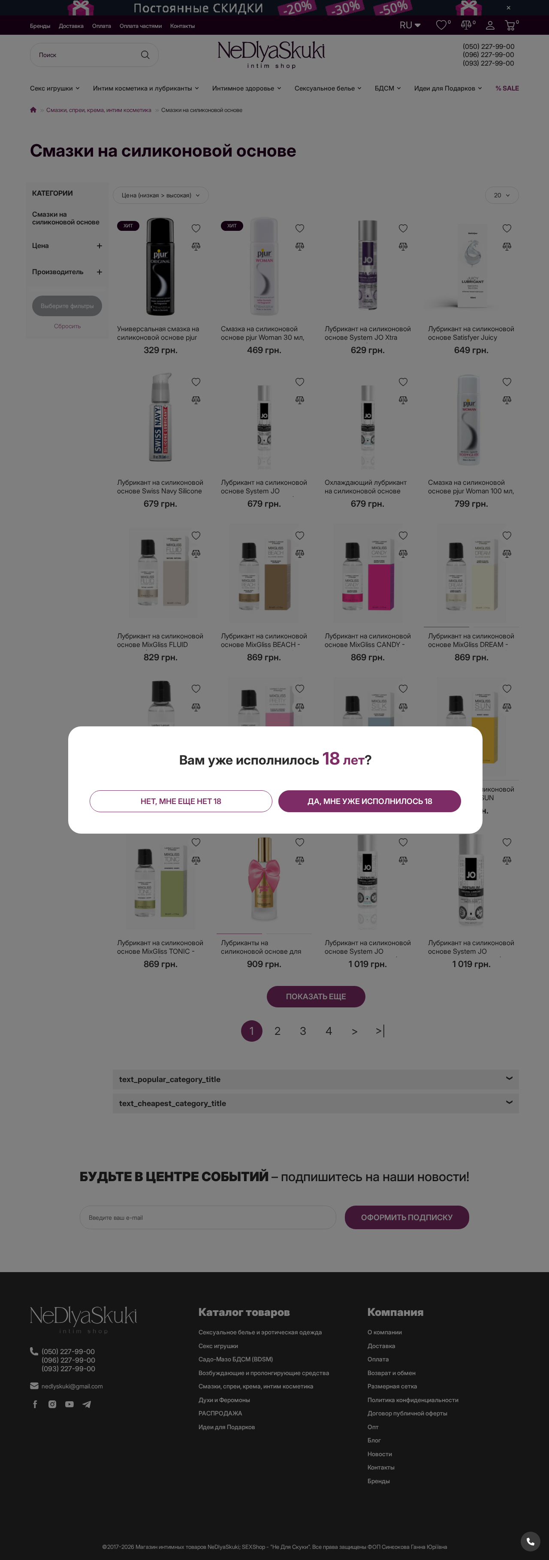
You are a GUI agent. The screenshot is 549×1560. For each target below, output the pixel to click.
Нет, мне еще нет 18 (181, 801)
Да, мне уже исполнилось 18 (370, 801)
